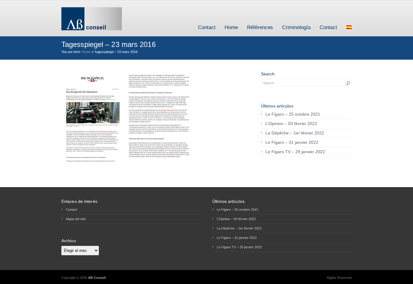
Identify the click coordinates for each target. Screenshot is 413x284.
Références (260, 27)
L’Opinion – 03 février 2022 (291, 123)
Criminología (296, 27)
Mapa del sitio (76, 219)
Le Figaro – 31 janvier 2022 (291, 142)
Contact (207, 27)
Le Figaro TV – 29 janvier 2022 (295, 151)
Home (231, 27)
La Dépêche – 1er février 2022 (294, 132)
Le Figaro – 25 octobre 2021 (292, 114)
